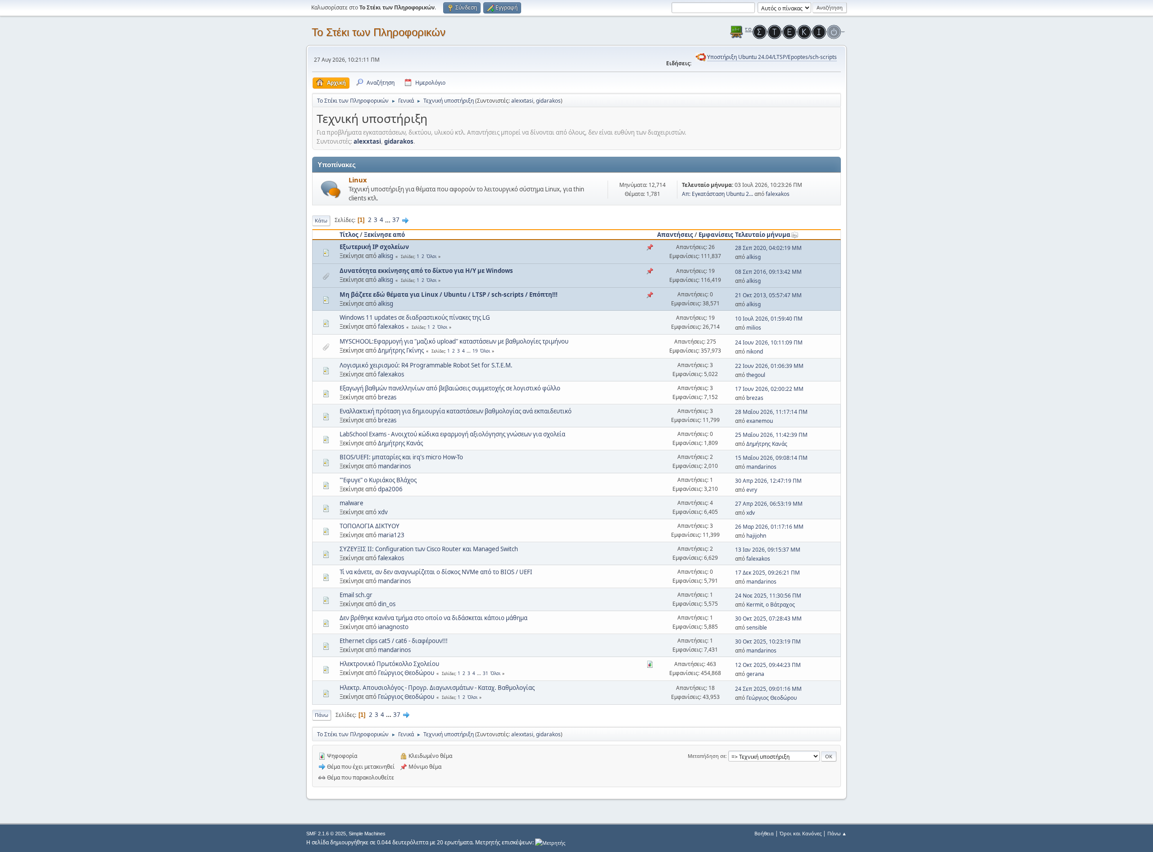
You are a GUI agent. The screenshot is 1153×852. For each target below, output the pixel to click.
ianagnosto (393, 627)
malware (351, 503)
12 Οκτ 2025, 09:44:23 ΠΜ (768, 665)
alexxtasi (522, 100)
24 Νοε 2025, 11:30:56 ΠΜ (768, 595)
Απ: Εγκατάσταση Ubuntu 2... (717, 194)
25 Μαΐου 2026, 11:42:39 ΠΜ (771, 435)
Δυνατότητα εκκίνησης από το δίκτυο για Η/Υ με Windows (426, 271)
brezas (387, 397)
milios (753, 327)
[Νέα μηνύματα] (331, 189)
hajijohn (756, 535)
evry (751, 490)
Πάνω (321, 715)
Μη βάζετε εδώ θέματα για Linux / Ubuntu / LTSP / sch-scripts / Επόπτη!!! (449, 294)
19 (475, 351)
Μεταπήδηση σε (707, 755)
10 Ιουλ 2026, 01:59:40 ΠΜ (769, 318)
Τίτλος (349, 235)
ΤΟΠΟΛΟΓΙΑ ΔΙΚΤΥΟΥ (369, 526)
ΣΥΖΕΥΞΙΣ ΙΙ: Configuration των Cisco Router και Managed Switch (429, 549)
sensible (756, 627)
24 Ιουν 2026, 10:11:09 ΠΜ (769, 342)
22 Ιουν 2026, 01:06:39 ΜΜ (769, 366)
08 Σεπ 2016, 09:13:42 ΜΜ (768, 272)
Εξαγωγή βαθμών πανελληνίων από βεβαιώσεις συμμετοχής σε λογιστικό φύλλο (450, 388)
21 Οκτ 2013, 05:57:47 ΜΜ (768, 295)
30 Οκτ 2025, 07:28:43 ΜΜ (768, 618)
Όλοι (431, 256)
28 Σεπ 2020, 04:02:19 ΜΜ (768, 248)
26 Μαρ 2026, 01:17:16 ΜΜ (769, 526)
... (388, 220)
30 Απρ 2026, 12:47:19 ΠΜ (768, 481)
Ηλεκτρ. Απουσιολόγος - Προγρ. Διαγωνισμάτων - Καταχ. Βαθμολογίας (437, 688)
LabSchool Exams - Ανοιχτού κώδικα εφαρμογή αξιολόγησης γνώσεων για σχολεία (452, 434)
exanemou (759, 421)
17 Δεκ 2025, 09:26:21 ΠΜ (767, 572)
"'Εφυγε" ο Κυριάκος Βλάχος (378, 480)
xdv (383, 512)
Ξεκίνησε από (384, 235)
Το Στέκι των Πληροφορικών (378, 32)
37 (395, 220)
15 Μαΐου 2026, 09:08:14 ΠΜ (771, 458)
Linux (358, 179)
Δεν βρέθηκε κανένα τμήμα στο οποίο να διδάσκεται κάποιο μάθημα (433, 618)
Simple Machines (367, 833)
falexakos (778, 194)
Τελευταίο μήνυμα (762, 235)
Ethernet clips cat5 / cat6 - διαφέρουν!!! (394, 641)
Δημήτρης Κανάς (400, 443)
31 (485, 673)
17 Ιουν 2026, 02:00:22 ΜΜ (769, 389)
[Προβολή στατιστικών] (550, 842)
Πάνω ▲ (837, 833)
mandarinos (394, 466)
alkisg (385, 256)
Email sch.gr (356, 595)
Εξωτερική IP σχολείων (374, 247)
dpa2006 (390, 489)
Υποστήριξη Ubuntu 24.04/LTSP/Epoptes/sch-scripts (772, 57)
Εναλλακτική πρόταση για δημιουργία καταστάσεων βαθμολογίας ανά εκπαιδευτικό (456, 411)
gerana (755, 674)
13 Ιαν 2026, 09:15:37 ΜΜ (767, 549)
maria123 (391, 535)
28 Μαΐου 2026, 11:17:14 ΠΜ (771, 412)
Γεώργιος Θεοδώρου (406, 673)
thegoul (755, 375)
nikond (754, 351)
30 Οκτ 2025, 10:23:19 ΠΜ (768, 641)
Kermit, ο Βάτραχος (770, 604)
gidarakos (548, 100)
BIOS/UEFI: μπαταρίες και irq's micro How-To (401, 457)
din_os (386, 604)
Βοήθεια (764, 833)
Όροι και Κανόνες (801, 833)
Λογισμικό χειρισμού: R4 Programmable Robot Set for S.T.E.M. (426, 365)
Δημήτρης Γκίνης (401, 350)
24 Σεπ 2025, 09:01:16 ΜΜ (768, 689)
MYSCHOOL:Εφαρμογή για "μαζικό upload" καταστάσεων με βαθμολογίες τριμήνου (454, 341)
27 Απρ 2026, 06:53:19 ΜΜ (769, 504)
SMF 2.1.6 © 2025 (326, 833)
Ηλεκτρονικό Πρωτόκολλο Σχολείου (389, 664)
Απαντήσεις (675, 235)
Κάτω (321, 220)
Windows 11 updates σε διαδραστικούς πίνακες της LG (415, 317)
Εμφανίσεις (716, 235)
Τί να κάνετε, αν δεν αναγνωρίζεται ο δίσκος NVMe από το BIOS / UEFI (436, 572)
